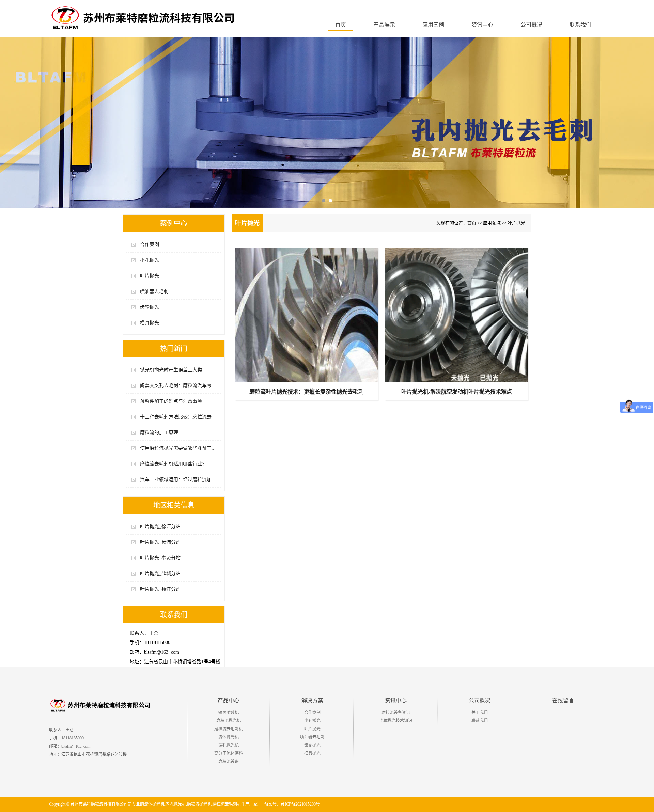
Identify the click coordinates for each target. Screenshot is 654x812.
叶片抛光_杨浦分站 (160, 542)
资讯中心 (396, 700)
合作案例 (149, 244)
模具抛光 (149, 322)
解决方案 (312, 700)
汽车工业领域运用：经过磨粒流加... (178, 479)
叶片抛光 (149, 275)
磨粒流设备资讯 (396, 712)
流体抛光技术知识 (395, 720)
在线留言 (563, 700)
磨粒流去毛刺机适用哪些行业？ (173, 463)
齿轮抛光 (149, 307)
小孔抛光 (149, 260)
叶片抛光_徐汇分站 (160, 526)
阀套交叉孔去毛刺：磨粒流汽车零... (178, 385)
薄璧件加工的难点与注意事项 (171, 401)
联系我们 (479, 720)
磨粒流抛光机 (228, 720)
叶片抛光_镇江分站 (160, 589)
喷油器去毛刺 (154, 291)
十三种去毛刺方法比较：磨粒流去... (178, 416)
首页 (340, 25)
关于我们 (479, 712)
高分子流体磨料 (228, 753)
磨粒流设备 (228, 761)
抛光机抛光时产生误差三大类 (171, 369)
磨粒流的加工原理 (159, 432)
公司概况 (479, 700)
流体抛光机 (228, 737)
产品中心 (228, 700)
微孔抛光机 (228, 745)
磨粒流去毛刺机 (228, 729)
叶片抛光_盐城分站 (160, 573)
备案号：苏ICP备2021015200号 (292, 804)
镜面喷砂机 (228, 712)
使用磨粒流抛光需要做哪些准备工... (178, 448)
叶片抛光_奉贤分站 (160, 557)
